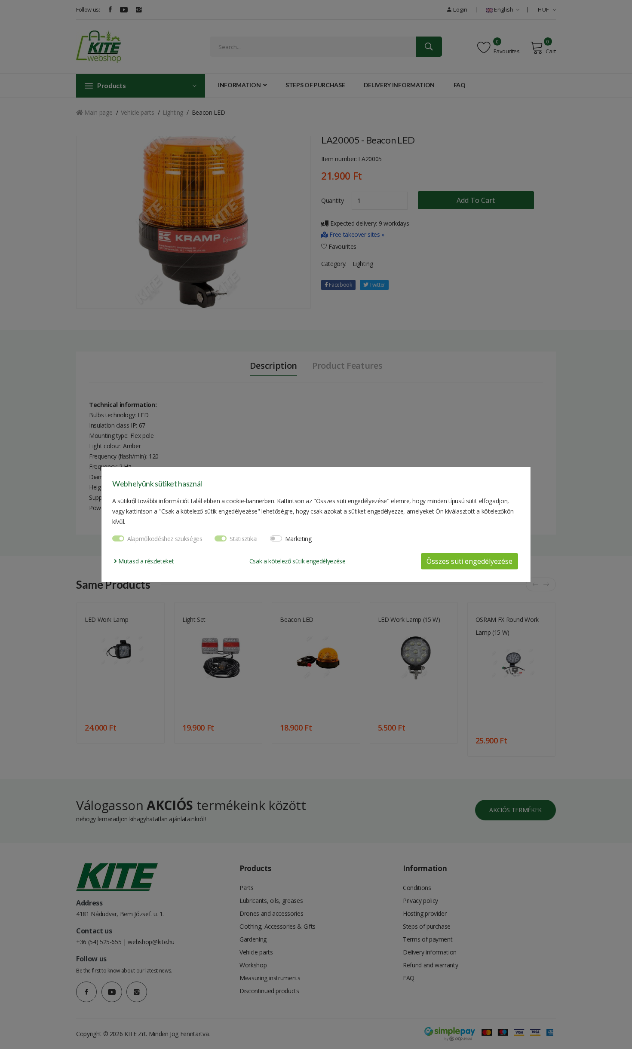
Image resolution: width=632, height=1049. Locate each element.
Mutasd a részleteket (145, 561)
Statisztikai (244, 539)
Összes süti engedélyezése (469, 561)
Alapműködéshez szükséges (164, 539)
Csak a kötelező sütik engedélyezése (297, 561)
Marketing (298, 539)
